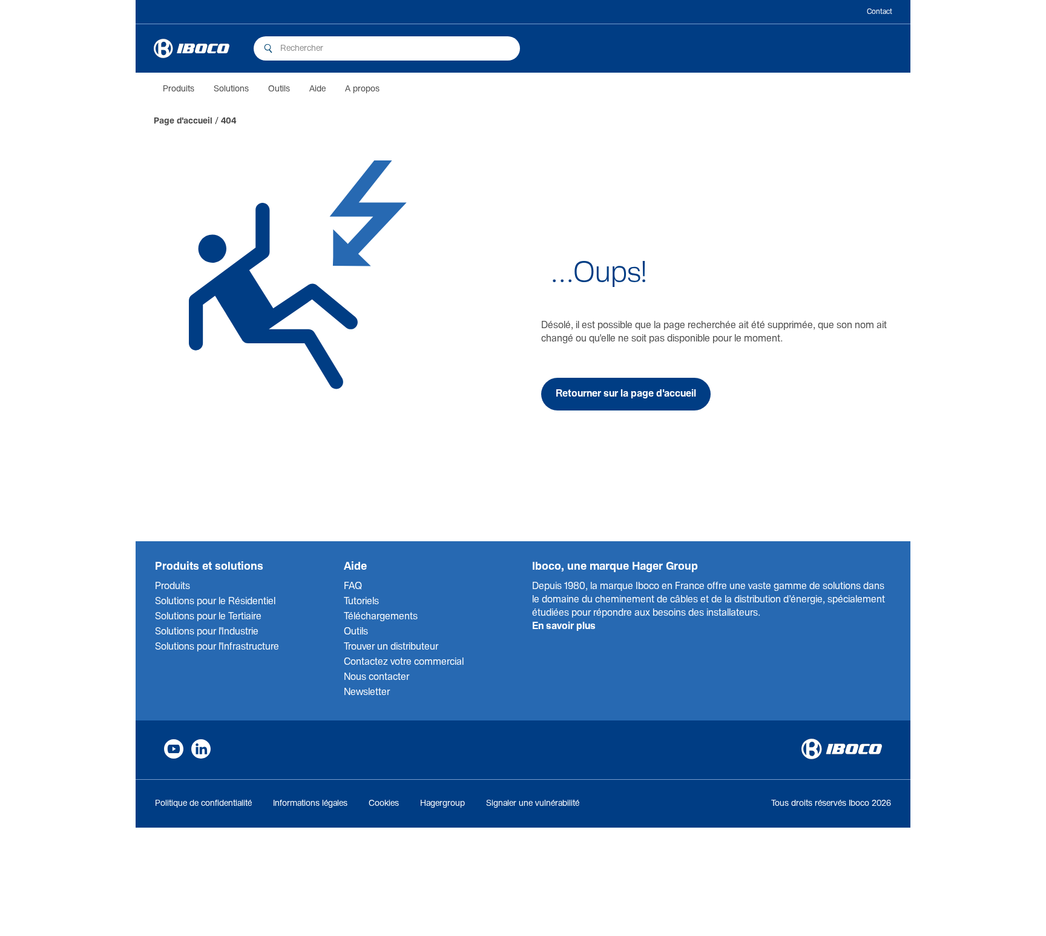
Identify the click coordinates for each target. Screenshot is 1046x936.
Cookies (384, 803)
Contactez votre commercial (404, 662)
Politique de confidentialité (203, 803)
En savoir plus (564, 626)
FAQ (353, 586)
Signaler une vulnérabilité (532, 803)
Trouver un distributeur (391, 647)
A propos (362, 89)
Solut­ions (231, 89)
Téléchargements (381, 616)
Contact (879, 12)
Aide (317, 89)
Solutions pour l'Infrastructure (217, 647)
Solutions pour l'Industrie (206, 632)
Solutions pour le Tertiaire (208, 616)
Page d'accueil (183, 121)
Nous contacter (376, 677)
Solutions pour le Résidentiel (215, 601)
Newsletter (367, 692)
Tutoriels (361, 601)
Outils (279, 89)
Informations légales (310, 803)
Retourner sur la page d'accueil (626, 394)
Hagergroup (442, 803)
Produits (178, 89)
